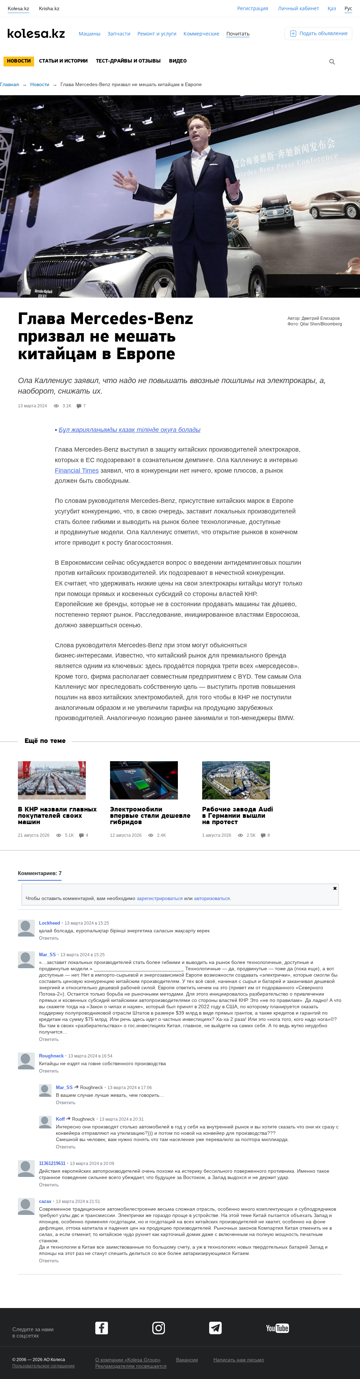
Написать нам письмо (238, 1359)
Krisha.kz (49, 8)
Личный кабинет (298, 8)
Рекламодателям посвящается (131, 1366)
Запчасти (119, 33)
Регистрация (252, 8)
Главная (9, 84)
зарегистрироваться (160, 898)
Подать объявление (323, 33)
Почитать (238, 33)
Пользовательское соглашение (43, 1366)
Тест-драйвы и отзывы (128, 61)
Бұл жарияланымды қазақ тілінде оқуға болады (129, 429)
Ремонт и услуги (156, 33)
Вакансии (187, 1359)
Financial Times (77, 470)
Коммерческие (201, 33)
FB (101, 1328)
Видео (178, 61)
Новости (19, 61)
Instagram (158, 1328)
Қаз (332, 8)
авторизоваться (212, 898)
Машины (90, 33)
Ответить (49, 938)
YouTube (277, 1328)
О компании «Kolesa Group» (128, 1359)
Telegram (215, 1328)
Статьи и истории (63, 61)
